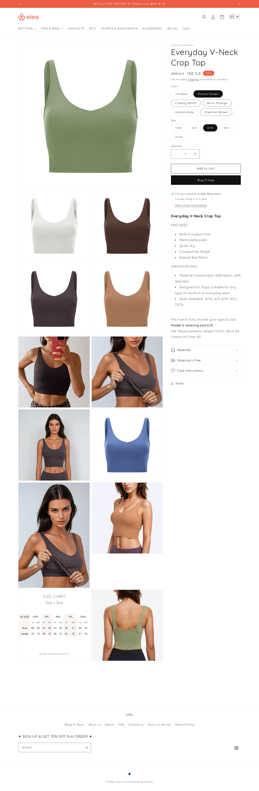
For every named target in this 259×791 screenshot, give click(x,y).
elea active (122, 781)
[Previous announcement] (19, 4)
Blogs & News (74, 724)
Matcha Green (208, 94)
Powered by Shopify (141, 781)
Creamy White (185, 103)
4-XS (180, 128)
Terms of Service (159, 724)
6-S (196, 128)
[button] (27, 28)
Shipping (193, 79)
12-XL (181, 138)
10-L (229, 128)
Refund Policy (184, 724)
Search (110, 724)
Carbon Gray (186, 113)
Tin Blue (183, 95)
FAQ (121, 724)
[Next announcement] (239, 4)
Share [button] (180, 383)
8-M (210, 128)
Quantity (176, 145)
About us (94, 724)
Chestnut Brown (216, 112)
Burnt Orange (217, 103)
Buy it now (205, 180)
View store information (191, 205)
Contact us (136, 724)
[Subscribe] (86, 747)
